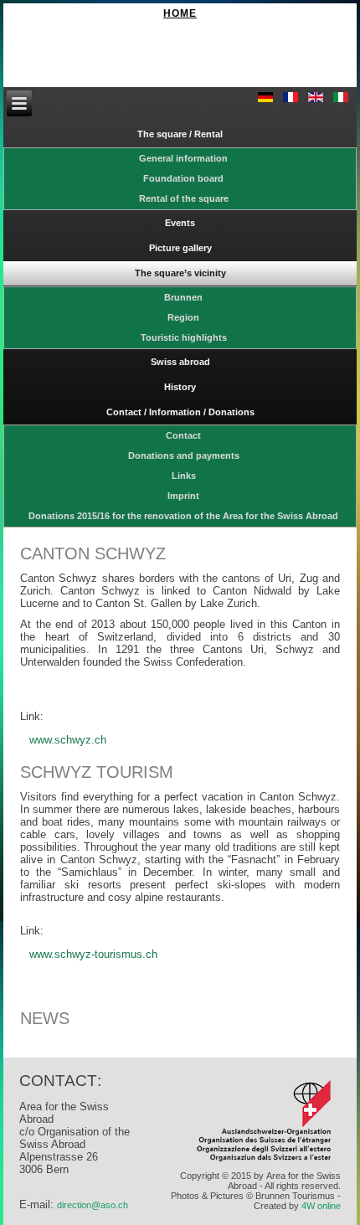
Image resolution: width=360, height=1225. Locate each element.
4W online (321, 1206)
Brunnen (183, 297)
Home (180, 13)
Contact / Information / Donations (180, 412)
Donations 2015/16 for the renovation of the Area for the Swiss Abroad (183, 516)
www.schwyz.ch (67, 739)
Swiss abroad (180, 362)
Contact (183, 435)
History (180, 387)
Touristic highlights (184, 337)
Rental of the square (184, 198)
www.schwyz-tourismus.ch (93, 954)
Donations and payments (183, 455)
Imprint (183, 496)
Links (184, 476)
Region (183, 317)
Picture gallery (180, 248)
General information (183, 158)
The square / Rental (180, 134)
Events (180, 223)
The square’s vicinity (180, 273)
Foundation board (183, 178)
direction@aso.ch (92, 1205)
